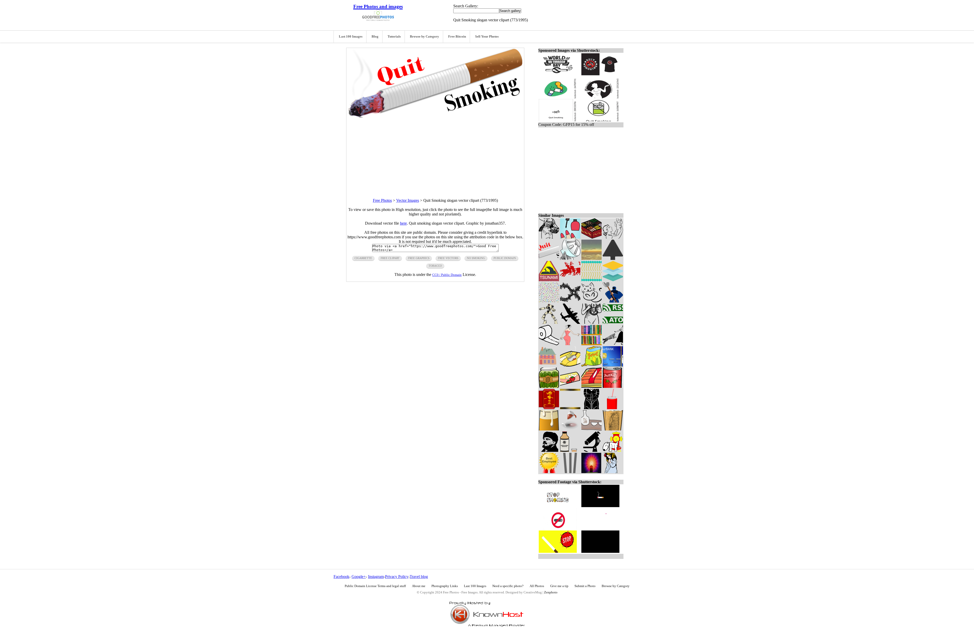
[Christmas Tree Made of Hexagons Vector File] (613, 258)
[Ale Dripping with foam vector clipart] (549, 429)
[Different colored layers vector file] (613, 280)
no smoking (476, 258)
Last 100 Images (350, 36)
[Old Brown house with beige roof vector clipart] (549, 365)
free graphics (418, 258)
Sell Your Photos (487, 36)
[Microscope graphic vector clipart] (591, 450)
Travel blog (419, 576)
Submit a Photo (585, 586)
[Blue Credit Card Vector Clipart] (613, 365)
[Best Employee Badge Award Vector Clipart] (549, 472)
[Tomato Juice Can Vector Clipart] (613, 386)
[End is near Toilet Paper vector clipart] (549, 344)
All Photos (537, 586)
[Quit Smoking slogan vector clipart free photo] (435, 116)
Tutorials (394, 36)
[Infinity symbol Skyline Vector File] (570, 301)
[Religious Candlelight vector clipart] (591, 472)
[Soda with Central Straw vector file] (613, 408)
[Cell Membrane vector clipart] (591, 280)
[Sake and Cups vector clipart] (591, 429)
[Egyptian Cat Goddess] (591, 322)
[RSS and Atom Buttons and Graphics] (613, 322)
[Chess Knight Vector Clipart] (591, 408)
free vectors (448, 258)
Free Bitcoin (457, 36)
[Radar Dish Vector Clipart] (570, 258)
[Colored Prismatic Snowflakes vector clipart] (549, 301)
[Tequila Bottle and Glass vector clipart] (570, 450)
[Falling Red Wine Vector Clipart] (570, 429)
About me (418, 586)
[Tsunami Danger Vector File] (549, 280)
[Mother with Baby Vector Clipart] (613, 237)
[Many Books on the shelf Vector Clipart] (591, 344)
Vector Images (407, 200)
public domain (505, 258)
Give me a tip (559, 586)
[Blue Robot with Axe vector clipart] (613, 301)
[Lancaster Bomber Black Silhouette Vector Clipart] (570, 322)
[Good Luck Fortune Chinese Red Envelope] (549, 408)
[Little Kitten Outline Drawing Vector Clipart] (591, 301)
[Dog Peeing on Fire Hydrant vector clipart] (613, 450)
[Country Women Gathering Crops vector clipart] (549, 237)
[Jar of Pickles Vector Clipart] (549, 386)
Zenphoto (551, 592)
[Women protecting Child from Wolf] (613, 344)
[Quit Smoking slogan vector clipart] (549, 258)
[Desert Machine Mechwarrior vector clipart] (549, 322)
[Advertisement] (435, 153)
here (403, 223)
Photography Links (444, 586)
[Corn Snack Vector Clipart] (591, 365)
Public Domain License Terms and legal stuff (375, 586)
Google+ (359, 576)
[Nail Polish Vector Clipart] (570, 237)
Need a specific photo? (508, 586)
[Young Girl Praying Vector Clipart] (613, 472)
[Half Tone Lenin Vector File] (549, 450)
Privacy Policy (396, 576)
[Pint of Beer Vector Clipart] (613, 429)
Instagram (376, 576)
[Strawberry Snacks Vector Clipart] (570, 386)
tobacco (435, 265)
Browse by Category (424, 36)
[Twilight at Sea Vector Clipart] (591, 258)
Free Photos (382, 200)
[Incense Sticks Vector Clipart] (570, 472)
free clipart (390, 258)
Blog (375, 36)
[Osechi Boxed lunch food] (591, 237)
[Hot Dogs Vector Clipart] (591, 386)
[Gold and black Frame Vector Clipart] (570, 408)
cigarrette (363, 258)
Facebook (341, 576)
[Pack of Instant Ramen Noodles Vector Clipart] (570, 365)
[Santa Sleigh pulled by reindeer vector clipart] (570, 280)
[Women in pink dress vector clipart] (570, 344)
